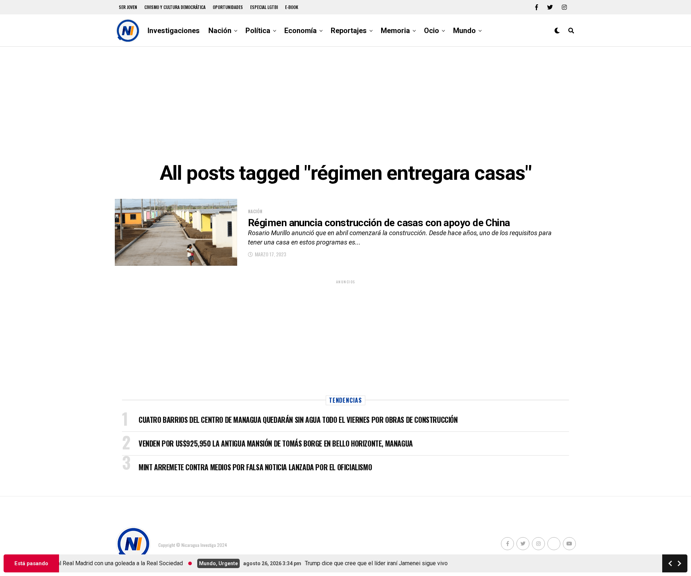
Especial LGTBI (264, 7)
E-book (291, 7)
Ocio (431, 30)
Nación (219, 30)
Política (257, 30)
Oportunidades (228, 7)
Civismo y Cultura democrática (175, 7)
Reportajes (349, 30)
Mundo (464, 30)
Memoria (395, 30)
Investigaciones (174, 30)
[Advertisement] (345, 104)
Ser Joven (128, 7)
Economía (300, 30)
